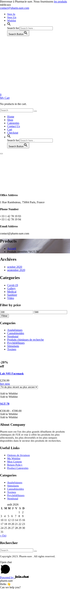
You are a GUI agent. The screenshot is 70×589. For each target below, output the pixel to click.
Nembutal (12, 336)
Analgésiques (14, 330)
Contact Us (13, 126)
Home (10, 116)
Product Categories (17, 468)
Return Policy (14, 464)
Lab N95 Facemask (12, 373)
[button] (9, 24)
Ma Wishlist (13, 458)
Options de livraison (18, 455)
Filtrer (4, 316)
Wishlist (11, 20)
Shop (10, 119)
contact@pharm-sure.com (14, 7)
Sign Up (11, 17)
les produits (60, 1)
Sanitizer (12, 294)
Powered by (7, 577)
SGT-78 (4, 403)
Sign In (11, 14)
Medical (11, 291)
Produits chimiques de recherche (25, 339)
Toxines (11, 349)
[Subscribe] (35, 551)
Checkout (12, 132)
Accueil (11, 248)
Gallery (11, 288)
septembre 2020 (16, 270)
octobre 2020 (14, 266)
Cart (9, 129)
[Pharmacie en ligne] (27, 91)
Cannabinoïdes (15, 333)
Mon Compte (14, 461)
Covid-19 (12, 285)
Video (10, 298)
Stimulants (13, 346)
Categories (13, 123)
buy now (5, 383)
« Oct (3, 535)
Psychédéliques (16, 342)
